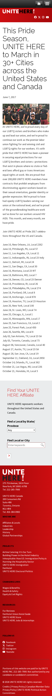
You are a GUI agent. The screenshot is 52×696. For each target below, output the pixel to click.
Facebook (10, 642)
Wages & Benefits (11, 587)
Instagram (10, 648)
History (6, 532)
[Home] (39, 4)
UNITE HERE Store (12, 617)
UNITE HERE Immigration (15, 564)
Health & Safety (10, 591)
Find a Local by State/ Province (21, 424)
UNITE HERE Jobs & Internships (18, 620)
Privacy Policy (18, 686)
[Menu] (47, 4)
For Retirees (9, 610)
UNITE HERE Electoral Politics (18, 571)
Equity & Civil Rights (12, 594)
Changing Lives (11, 581)
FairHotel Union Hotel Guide (16, 614)
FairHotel (7, 568)
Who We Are (9, 516)
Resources (9, 604)
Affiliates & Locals (11, 522)
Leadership (8, 529)
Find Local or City (18, 440)
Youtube (10, 651)
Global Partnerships (13, 535)
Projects (8, 545)
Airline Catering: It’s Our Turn (17, 552)
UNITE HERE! (18, 11)
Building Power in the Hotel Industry (21, 555)
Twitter (10, 645)
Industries (8, 525)
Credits (6, 686)
